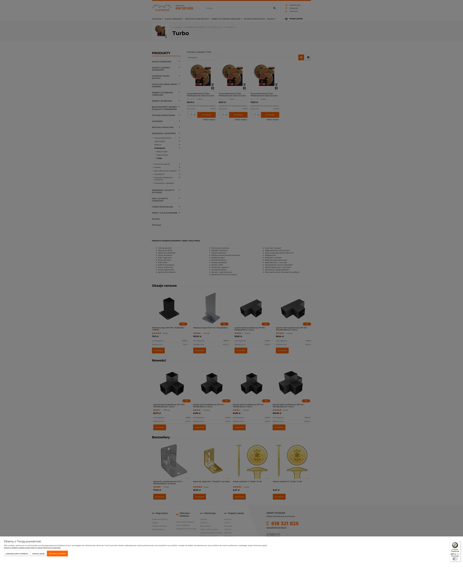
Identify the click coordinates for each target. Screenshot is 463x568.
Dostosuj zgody (38, 553)
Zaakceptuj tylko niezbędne (17, 553)
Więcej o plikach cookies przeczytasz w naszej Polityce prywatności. (32, 548)
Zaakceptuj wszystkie (57, 553)
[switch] (455, 558)
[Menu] (459, 542)
